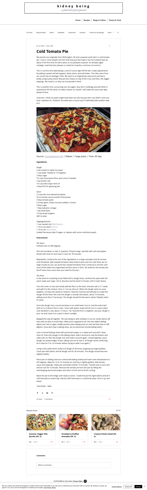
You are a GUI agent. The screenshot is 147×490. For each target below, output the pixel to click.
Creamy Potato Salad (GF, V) (105, 435)
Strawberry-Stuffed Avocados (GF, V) (70, 435)
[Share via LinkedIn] (47, 393)
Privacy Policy (78, 481)
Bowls (52, 32)
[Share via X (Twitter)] (42, 393)
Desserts (83, 32)
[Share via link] (52, 393)
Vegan (49, 386)
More (110, 32)
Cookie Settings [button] (117, 487)
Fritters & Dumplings (97, 32)
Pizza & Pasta (41, 386)
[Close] (144, 486)
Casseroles (72, 32)
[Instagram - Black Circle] (85, 481)
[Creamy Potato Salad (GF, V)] (106, 422)
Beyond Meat (41, 32)
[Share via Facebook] (37, 393)
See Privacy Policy (50, 487)
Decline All (128, 487)
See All (118, 410)
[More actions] (109, 46)
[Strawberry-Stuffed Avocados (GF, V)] (73, 422)
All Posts (29, 32)
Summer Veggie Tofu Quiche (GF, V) (38, 435)
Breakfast (61, 32)
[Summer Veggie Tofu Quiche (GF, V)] (41, 422)
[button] (115, 20)
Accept (138, 487)
